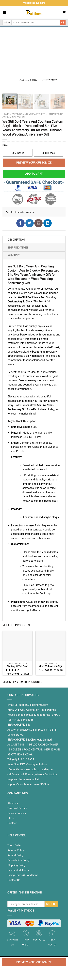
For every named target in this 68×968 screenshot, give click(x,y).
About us (12, 803)
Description (16, 239)
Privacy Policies (16, 813)
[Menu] (4, 12)
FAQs (10, 818)
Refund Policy (15, 855)
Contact (12, 823)
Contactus (39, 940)
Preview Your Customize (34, 162)
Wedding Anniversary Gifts (28, 114)
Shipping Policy (16, 865)
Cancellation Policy (18, 860)
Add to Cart (34, 173)
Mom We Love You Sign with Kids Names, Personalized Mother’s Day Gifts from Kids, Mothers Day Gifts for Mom (51, 666)
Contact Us (13, 880)
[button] (12, 670)
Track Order (14, 845)
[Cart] (64, 12)
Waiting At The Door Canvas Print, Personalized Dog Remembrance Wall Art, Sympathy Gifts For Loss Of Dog (17, 666)
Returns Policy (15, 850)
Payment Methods (18, 870)
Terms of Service (17, 808)
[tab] (34, 240)
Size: (5, 145)
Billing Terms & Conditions (22, 875)
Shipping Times (18, 247)
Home (5, 114)
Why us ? (14, 255)
